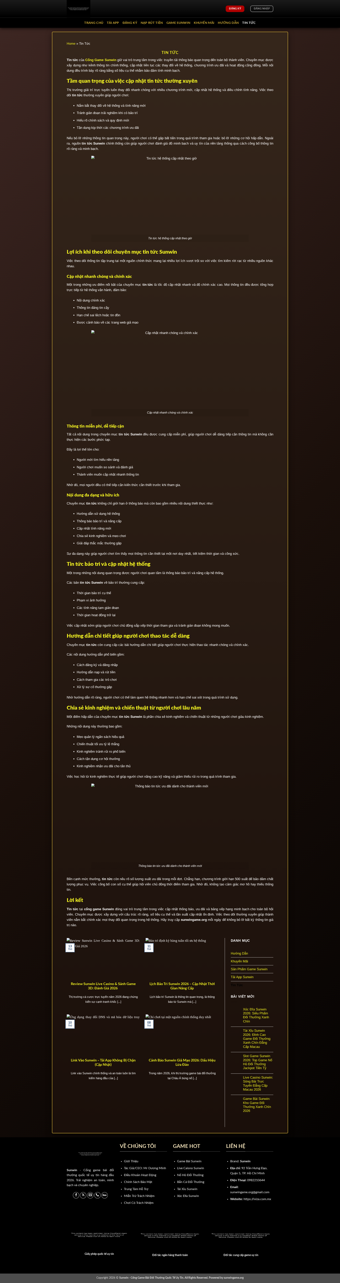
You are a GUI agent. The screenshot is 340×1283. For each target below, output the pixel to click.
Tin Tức (249, 22)
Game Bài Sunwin (189, 1161)
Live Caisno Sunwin (190, 1168)
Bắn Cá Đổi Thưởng (190, 1182)
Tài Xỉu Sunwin (187, 1189)
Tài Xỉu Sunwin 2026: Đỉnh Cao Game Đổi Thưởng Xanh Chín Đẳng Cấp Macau (256, 1039)
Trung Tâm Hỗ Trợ (136, 1189)
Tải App (113, 22)
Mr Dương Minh (154, 1168)
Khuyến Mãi (204, 22)
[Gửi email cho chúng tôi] (90, 1195)
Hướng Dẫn (228, 22)
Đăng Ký (130, 22)
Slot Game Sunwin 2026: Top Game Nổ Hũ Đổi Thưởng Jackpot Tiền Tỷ (257, 1062)
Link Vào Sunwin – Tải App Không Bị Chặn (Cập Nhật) (103, 1063)
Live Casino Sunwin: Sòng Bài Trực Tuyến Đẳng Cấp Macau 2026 (258, 1083)
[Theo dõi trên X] (83, 1195)
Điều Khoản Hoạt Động (140, 1175)
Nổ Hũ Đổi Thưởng (190, 1175)
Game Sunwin (178, 22)
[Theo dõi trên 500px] (104, 1195)
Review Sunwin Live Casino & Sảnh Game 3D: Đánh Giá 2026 (103, 986)
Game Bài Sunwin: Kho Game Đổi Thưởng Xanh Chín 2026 (257, 1105)
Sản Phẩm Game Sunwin (249, 969)
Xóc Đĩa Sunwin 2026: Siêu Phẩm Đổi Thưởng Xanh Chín (256, 1015)
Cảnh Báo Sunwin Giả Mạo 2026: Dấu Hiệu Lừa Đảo (182, 1063)
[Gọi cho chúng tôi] (97, 1195)
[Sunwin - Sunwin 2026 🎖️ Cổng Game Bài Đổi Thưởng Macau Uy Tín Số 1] (86, 9)
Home (71, 43)
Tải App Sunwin (242, 977)
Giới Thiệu (131, 1161)
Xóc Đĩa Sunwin (188, 1196)
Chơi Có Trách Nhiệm (138, 1202)
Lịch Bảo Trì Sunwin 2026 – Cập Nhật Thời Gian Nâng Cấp (182, 986)
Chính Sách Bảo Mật (138, 1182)
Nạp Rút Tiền (152, 22)
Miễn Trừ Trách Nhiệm (139, 1196)
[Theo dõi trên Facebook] (76, 1195)
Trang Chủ (93, 22)
